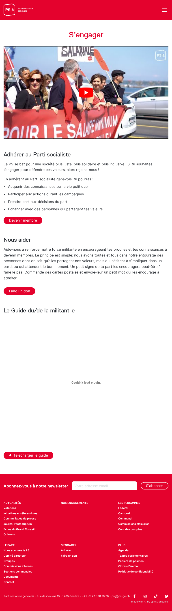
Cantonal (124, 513)
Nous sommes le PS (16, 550)
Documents (11, 576)
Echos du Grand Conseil (19, 529)
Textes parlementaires (133, 555)
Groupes (9, 561)
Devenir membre (23, 220)
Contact (9, 582)
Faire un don (19, 291)
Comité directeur (15, 555)
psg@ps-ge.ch (121, 596)
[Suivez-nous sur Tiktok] (156, 596)
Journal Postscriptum (18, 524)
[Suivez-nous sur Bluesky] (166, 596)
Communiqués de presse (20, 518)
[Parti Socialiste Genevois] (18, 10)
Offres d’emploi (128, 566)
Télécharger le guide (30, 455)
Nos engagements (74, 502)
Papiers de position (131, 561)
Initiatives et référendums (20, 513)
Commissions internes (18, 566)
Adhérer (66, 550)
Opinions (9, 534)
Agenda (123, 550)
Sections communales (18, 571)
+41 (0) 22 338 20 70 (95, 596)
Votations (10, 508)
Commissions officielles (133, 524)
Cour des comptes (130, 529)
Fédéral (123, 508)
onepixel (163, 601)
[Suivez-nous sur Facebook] (134, 596)
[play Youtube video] (86, 92)
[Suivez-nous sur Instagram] (145, 596)
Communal (125, 518)
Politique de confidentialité (135, 571)
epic (153, 601)
